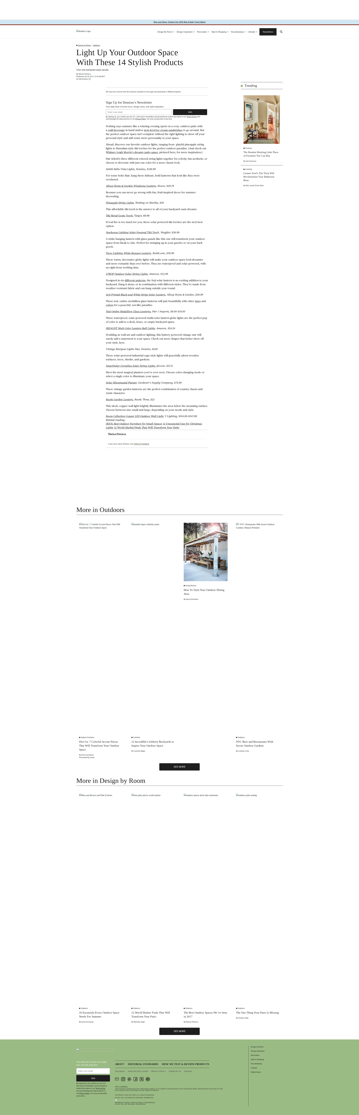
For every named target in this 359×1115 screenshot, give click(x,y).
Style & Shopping (218, 32)
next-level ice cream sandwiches (163, 130)
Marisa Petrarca (85, 74)
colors (109, 305)
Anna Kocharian (87, 755)
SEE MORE (180, 767)
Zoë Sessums (251, 161)
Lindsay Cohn (243, 751)
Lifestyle (251, 32)
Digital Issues (256, 1072)
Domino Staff (243, 1018)
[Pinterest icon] (129, 1079)
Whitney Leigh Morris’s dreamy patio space (132, 152)
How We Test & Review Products (185, 1064)
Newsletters (268, 32)
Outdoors (96, 45)
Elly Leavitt (250, 186)
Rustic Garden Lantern (119, 400)
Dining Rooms (190, 586)
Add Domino (83, 79)
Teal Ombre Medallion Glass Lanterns (128, 312)
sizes (198, 301)
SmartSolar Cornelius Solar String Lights (130, 366)
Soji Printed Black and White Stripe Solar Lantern (135, 295)
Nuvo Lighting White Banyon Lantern (128, 253)
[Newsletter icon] (117, 1079)
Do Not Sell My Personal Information (130, 1104)
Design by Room (164, 32)
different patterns (135, 280)
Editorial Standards (141, 444)
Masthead (120, 1071)
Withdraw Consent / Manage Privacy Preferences (135, 1102)
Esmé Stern (259, 186)
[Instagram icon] (123, 1079)
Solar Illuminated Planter (121, 383)
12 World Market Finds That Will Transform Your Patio (146, 428)
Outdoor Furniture (87, 737)
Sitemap (188, 1071)
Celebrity (248, 169)
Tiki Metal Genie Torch (119, 216)
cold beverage (116, 130)
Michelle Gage (139, 1022)
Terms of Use (192, 117)
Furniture (248, 148)
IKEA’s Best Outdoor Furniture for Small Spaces (134, 424)
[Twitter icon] (142, 1079)
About (119, 1064)
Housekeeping (237, 32)
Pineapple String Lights (120, 203)
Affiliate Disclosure (138, 1071)
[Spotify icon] (148, 1079)
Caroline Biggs (139, 751)
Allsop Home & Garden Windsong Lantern (131, 186)
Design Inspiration (185, 32)
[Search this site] (281, 31)
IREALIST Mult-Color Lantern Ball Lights (130, 328)
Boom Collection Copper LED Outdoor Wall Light (134, 416)
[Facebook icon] (135, 1079)
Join (190, 112)
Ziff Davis (133, 1095)
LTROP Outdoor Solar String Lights (127, 274)
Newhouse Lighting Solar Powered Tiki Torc (131, 233)
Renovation (202, 32)
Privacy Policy (140, 119)
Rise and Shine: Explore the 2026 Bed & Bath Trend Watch (180, 22)
